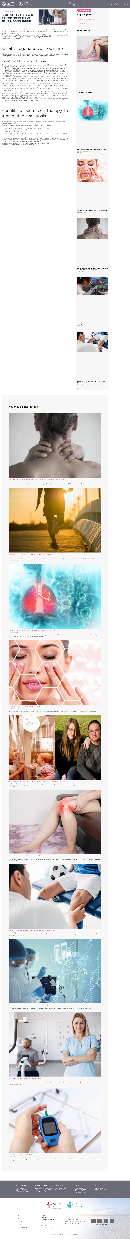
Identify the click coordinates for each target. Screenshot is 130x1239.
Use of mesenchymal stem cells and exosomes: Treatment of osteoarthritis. (91, 91)
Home (43, 1215)
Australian (5, 80)
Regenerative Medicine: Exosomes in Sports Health (25, 1078)
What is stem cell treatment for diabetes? (22, 1154)
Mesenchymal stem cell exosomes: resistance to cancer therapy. (29, 1005)
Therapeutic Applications (9, 11)
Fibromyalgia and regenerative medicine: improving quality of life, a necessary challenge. (92, 269)
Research (82, 24)
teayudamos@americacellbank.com (75, 1221)
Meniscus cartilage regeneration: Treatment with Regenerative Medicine (31, 930)
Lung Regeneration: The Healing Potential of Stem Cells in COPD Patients (32, 630)
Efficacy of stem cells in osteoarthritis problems (91, 324)
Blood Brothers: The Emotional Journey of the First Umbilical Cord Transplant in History (36, 781)
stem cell (55, 65)
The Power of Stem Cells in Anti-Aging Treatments (92, 210)
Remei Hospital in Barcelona (37, 99)
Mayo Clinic (51, 92)
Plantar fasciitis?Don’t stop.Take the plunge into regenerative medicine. (31, 554)
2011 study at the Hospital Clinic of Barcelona (30, 83)
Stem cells (44, 1217)
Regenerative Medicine (48, 1219)
